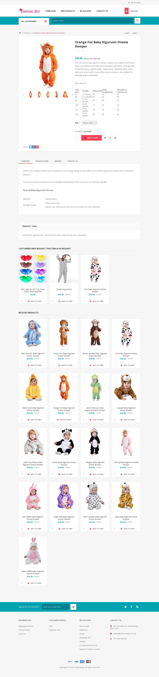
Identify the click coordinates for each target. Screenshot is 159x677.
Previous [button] (24, 94)
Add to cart (92, 138)
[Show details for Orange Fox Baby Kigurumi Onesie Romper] (64, 387)
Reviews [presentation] (58, 161)
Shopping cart (85, 637)
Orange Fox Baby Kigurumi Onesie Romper (64, 409)
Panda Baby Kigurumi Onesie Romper (64, 463)
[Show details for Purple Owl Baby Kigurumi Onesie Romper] (64, 496)
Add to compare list (110, 138)
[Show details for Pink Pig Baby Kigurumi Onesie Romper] (126, 442)
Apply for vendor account (90, 649)
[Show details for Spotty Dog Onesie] (64, 269)
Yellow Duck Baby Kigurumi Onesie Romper (33, 409)
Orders (82, 634)
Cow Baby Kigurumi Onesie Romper (95, 290)
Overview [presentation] (25, 161)
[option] (30, 94)
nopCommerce (85, 670)
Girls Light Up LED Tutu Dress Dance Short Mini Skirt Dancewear (33, 291)
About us (22, 634)
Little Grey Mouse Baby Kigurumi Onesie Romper (33, 463)
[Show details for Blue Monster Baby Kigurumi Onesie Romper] (33, 333)
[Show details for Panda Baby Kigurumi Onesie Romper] (64, 442)
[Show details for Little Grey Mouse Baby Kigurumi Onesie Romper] (33, 442)
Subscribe (73, 607)
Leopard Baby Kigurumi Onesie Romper (126, 409)
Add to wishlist (105, 138)
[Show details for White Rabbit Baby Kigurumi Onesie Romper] (33, 551)
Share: (25, 147)
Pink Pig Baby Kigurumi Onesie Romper (126, 463)
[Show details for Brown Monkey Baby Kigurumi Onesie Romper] (95, 333)
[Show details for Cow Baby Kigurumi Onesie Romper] (95, 269)
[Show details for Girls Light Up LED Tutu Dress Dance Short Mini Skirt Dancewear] (33, 269)
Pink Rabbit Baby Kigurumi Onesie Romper (32, 518)
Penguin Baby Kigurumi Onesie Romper (95, 463)
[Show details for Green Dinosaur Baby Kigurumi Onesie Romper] (95, 387)
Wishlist (83, 641)
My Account (135, 2)
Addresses (84, 630)
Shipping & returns (26, 626)
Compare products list (88, 645)
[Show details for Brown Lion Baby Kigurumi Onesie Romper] (64, 333)
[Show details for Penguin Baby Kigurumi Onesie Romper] (95, 442)
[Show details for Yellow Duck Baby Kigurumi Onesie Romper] (33, 387)
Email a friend (115, 138)
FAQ (51, 626)
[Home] (20, 33)
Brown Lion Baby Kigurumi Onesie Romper (64, 354)
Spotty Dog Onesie (64, 289)
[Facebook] (131, 607)
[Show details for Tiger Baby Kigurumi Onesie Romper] (126, 496)
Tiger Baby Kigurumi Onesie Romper (126, 518)
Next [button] (72, 94)
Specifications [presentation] (42, 161)
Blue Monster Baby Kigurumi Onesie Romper (32, 354)
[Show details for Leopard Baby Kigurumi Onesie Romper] (126, 387)
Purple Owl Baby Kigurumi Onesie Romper (64, 518)
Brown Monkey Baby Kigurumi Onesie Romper (95, 354)
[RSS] (137, 607)
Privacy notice (24, 630)
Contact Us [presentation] (72, 161)
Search (137, 21)
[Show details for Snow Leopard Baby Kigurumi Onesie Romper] (95, 496)
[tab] (25, 161)
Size (77, 123)
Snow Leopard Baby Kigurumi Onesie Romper (95, 518)
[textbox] (92, 20)
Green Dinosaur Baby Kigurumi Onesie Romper (95, 409)
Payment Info (54, 630)
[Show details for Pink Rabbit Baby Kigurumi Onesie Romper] (33, 496)
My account (84, 626)
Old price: (88, 58)
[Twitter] (125, 607)
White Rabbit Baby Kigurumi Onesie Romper (33, 572)
